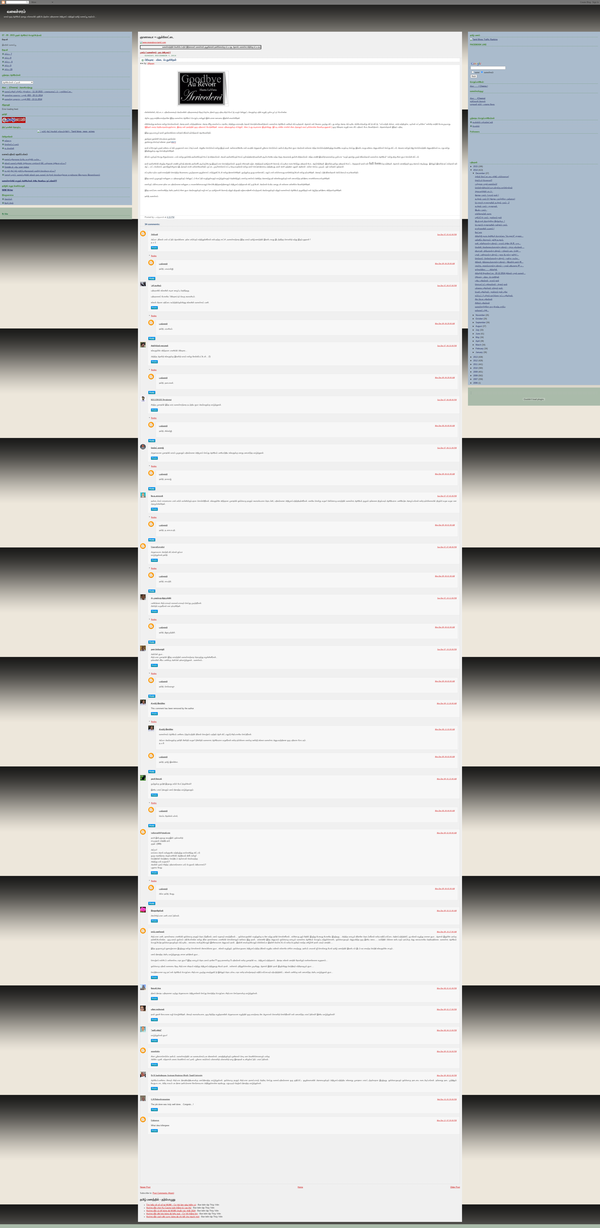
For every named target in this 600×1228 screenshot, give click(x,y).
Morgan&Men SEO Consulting (353, 719)
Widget (368, 719)
